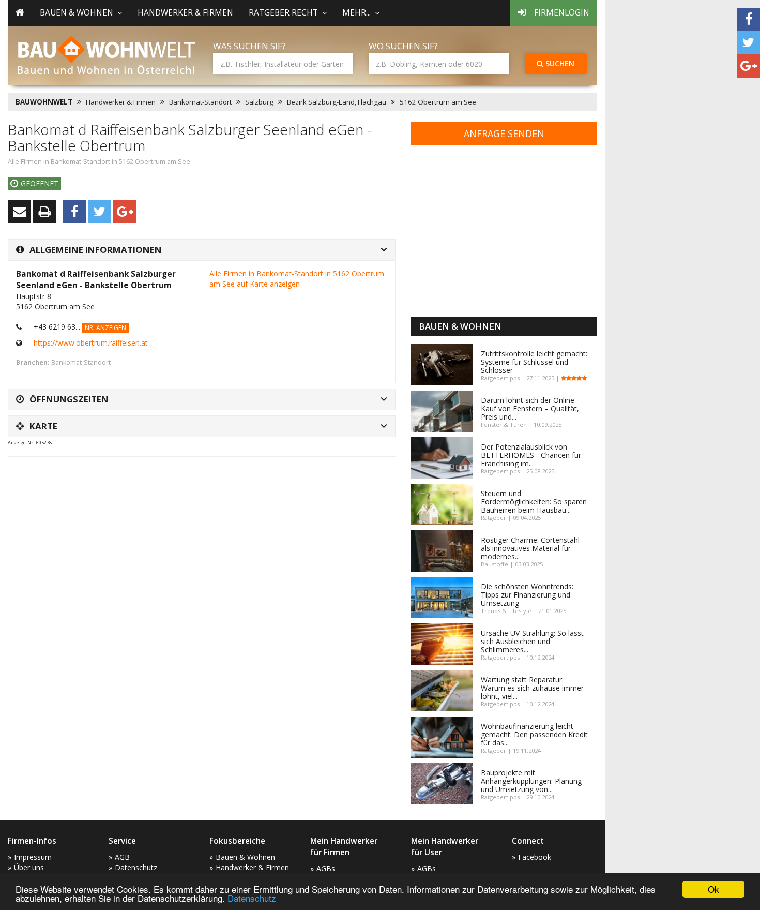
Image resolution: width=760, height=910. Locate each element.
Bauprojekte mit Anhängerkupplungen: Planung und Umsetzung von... (531, 781)
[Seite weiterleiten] (19, 211)
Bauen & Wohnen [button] (76, 12)
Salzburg (259, 102)
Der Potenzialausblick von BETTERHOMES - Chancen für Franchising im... (531, 455)
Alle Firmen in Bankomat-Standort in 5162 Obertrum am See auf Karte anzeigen (296, 278)
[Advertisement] (196, 490)
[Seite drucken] (44, 211)
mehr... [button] (356, 12)
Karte (43, 426)
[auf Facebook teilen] (748, 19)
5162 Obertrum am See (438, 102)
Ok (713, 889)
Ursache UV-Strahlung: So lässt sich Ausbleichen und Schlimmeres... (532, 641)
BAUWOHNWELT (44, 102)
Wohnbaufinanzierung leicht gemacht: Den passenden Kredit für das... (534, 734)
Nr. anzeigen (105, 327)
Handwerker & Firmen (185, 12)
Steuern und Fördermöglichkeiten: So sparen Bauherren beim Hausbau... (534, 501)
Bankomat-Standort (200, 102)
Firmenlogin (561, 12)
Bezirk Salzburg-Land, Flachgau (336, 102)
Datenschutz (251, 897)
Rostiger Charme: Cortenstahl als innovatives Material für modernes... (530, 548)
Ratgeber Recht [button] (283, 12)
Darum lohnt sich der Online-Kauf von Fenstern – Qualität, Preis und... (530, 408)
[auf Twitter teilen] (748, 42)
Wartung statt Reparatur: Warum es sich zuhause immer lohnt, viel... (532, 688)
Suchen (558, 63)
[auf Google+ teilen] (748, 66)
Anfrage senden (504, 133)
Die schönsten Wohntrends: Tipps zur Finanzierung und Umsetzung (527, 594)
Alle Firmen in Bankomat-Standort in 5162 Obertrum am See (99, 161)
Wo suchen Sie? (403, 46)
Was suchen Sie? (249, 46)
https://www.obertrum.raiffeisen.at (91, 343)
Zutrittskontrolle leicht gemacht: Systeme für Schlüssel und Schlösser (534, 362)
